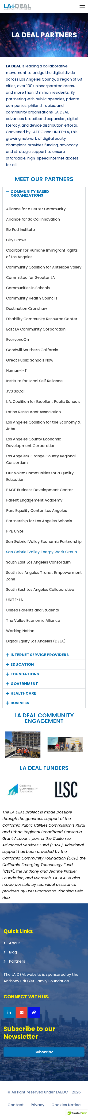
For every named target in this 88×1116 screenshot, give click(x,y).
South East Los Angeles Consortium (38, 562)
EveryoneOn (17, 339)
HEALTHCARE (23, 693)
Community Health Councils (31, 298)
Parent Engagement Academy (34, 500)
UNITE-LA (14, 600)
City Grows (16, 240)
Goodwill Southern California (32, 350)
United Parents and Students (32, 610)
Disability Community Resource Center (41, 319)
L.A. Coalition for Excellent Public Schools (43, 401)
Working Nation (20, 631)
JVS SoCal (15, 391)
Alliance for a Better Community (36, 209)
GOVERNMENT (24, 683)
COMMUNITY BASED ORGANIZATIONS (30, 193)
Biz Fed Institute (20, 229)
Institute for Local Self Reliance (34, 381)
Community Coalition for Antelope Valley (43, 267)
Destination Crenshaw (26, 308)
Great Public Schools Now (29, 360)
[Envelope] (21, 1012)
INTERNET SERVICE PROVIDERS (40, 654)
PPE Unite (14, 531)
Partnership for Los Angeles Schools (39, 521)
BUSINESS (20, 703)
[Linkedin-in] (9, 1012)
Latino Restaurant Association (33, 412)
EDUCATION (22, 664)
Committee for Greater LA (30, 277)
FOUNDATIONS (25, 674)
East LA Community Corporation (35, 329)
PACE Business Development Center (39, 490)
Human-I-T (16, 370)
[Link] (34, 1012)
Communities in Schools (28, 288)
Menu (82, 6)
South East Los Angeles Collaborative (40, 589)
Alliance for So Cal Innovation (33, 219)
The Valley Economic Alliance (33, 620)
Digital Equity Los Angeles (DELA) (36, 641)
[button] (44, 193)
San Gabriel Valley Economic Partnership (44, 541)
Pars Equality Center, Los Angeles (36, 510)
